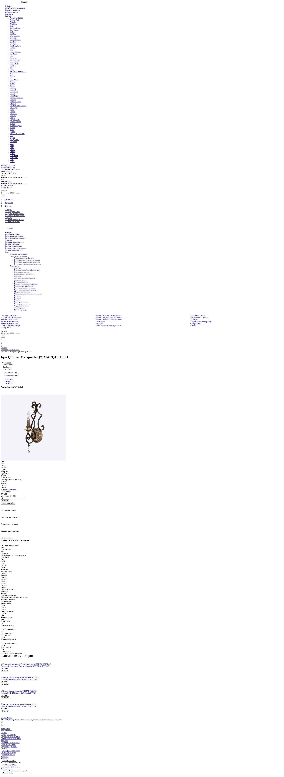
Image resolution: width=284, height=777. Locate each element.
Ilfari (11, 74)
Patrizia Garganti (16, 126)
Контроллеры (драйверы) (23, 286)
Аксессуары (14, 266)
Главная (8, 6)
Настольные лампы (12, 222)
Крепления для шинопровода (25, 290)
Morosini (13, 116)
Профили (17, 298)
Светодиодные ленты (22, 304)
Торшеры (8, 218)
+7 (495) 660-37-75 (8, 167)
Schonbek (13, 142)
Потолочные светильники (15, 216)
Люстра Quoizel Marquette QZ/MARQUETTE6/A (19, 679)
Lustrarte (13, 100)
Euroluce (13, 42)
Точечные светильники (14, 250)
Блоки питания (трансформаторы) (27, 270)
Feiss (11, 50)
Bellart (12, 32)
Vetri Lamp (14, 158)
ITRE (12, 70)
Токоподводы (19, 308)
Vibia (12, 160)
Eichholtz (13, 38)
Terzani (12, 154)
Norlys (12, 118)
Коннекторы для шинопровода (25, 284)
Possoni (12, 128)
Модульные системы (22, 292)
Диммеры (18, 276)
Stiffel (12, 148)
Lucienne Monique (16, 98)
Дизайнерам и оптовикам (15, 8)
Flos (11, 56)
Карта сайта (5, 729)
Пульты (17, 300)
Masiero (12, 112)
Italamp (12, 76)
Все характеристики (8, 490)
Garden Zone (14, 62)
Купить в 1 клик (7, 503)
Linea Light (14, 96)
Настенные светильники (14, 220)
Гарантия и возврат (12, 10)
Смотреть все (195, 324)
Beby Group (14, 30)
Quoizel (12, 132)
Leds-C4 (13, 90)
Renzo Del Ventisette (17, 134)
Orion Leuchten (15, 122)
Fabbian (12, 48)
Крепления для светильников (25, 288)
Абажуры (17, 268)
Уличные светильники (18, 256)
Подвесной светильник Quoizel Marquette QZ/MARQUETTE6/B (25, 666)
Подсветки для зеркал (13, 246)
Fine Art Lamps (15, 52)
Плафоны (17, 296)
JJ (10, 78)
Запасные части (20, 280)
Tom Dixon (14, 156)
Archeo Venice (15, 20)
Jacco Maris (14, 80)
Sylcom (12, 152)
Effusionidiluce (15, 36)
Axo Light (13, 24)
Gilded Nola (14, 64)
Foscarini (13, 58)
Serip (11, 144)
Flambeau (13, 54)
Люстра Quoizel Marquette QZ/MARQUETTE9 (18, 706)
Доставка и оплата (12, 12)
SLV (11, 136)
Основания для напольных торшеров (28, 294)
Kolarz (12, 86)
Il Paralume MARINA (18, 72)
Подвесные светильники (14, 214)
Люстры (8, 210)
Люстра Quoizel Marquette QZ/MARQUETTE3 (18, 693)
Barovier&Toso (15, 28)
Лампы (12, 312)
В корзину (5, 500)
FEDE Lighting (15, 46)
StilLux (12, 150)
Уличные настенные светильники (27, 260)
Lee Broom (14, 92)
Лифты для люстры (12, 212)
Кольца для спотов (21, 282)
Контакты (9, 14)
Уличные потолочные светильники (27, 264)
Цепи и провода (20, 310)
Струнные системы (21, 306)
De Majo (13, 34)
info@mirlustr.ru (6, 181)
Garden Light (14, 60)
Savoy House (14, 140)
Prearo (12, 130)
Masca (12, 110)
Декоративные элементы (23, 274)
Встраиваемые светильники (16, 248)
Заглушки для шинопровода (24, 278)
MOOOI (13, 104)
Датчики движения (21, 272)
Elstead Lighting (15, 40)
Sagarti (12, 138)
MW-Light (13, 108)
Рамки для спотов (21, 302)
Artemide (13, 22)
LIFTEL (13, 88)
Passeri (12, 124)
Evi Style (13, 44)
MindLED (13, 114)
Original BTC (15, 120)
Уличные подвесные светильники (27, 262)
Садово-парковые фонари (24, 258)
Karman (12, 82)
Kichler (12, 84)
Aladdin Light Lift (16, 18)
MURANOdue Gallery (18, 106)
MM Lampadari (15, 102)
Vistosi (12, 162)
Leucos (12, 94)
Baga (11, 26)
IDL (11, 68)
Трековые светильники (18, 254)
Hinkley (12, 66)
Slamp (12, 146)
